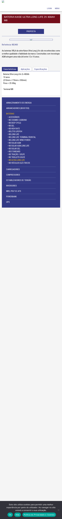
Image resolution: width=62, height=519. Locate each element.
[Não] (58, 510)
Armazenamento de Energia (19, 103)
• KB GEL (11, 126)
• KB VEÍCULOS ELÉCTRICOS (19, 163)
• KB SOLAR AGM (14, 143)
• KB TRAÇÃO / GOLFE (16, 154)
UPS (8, 202)
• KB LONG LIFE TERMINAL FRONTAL (22, 137)
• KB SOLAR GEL (14, 148)
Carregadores (13, 169)
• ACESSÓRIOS (13, 117)
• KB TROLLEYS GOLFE (16, 157)
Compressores (13, 175)
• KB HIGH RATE (14, 128)
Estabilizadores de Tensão (18, 180)
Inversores (11, 186)
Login (49, 4)
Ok (10, 515)
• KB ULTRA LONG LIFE (16, 160)
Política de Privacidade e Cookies (39, 515)
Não (17, 515)
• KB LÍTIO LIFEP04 (15, 131)
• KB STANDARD (14, 151)
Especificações (40, 69)
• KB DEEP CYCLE (14, 123)
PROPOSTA (31, 31)
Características (9, 69)
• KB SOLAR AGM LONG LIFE (18, 146)
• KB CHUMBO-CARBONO (17, 120)
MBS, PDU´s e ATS (13, 191)
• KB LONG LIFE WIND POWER (19, 140)
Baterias (10, 114)
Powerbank (11, 196)
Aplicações (25, 69)
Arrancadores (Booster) (17, 108)
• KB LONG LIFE (13, 134)
